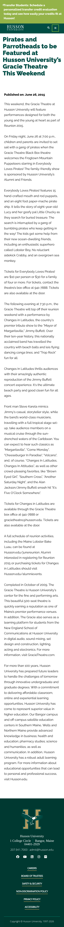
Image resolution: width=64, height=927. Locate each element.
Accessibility (32, 907)
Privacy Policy (32, 899)
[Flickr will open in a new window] (46, 857)
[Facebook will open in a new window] (19, 857)
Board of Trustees (32, 876)
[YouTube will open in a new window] (26, 857)
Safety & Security (32, 883)
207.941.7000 (18, 850)
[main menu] (55, 28)
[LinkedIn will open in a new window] (34, 857)
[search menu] (48, 28)
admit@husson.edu (42, 850)
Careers (32, 868)
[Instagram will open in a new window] (41, 857)
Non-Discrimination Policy (32, 891)
